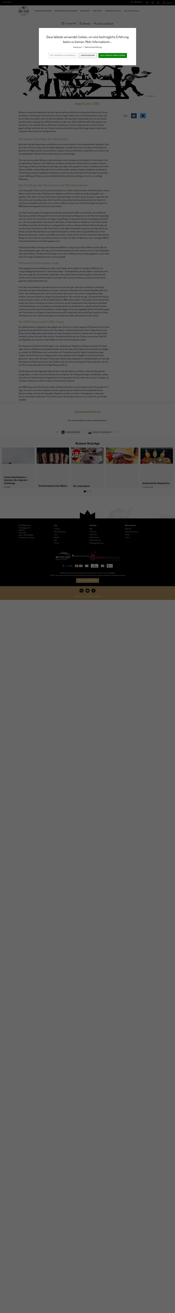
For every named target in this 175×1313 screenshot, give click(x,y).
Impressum (77, 47)
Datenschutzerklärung (93, 47)
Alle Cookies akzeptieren (112, 56)
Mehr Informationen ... (98, 42)
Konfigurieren (88, 56)
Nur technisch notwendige (62, 56)
